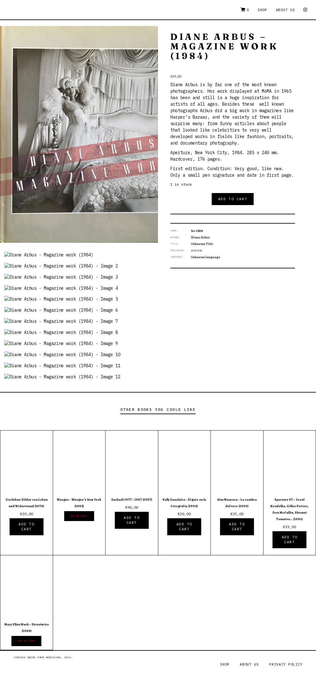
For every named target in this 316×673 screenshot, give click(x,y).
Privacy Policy (285, 664)
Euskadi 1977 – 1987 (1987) (131, 499)
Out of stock (79, 516)
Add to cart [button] (26, 527)
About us (285, 9)
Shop (262, 9)
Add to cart (232, 199)
